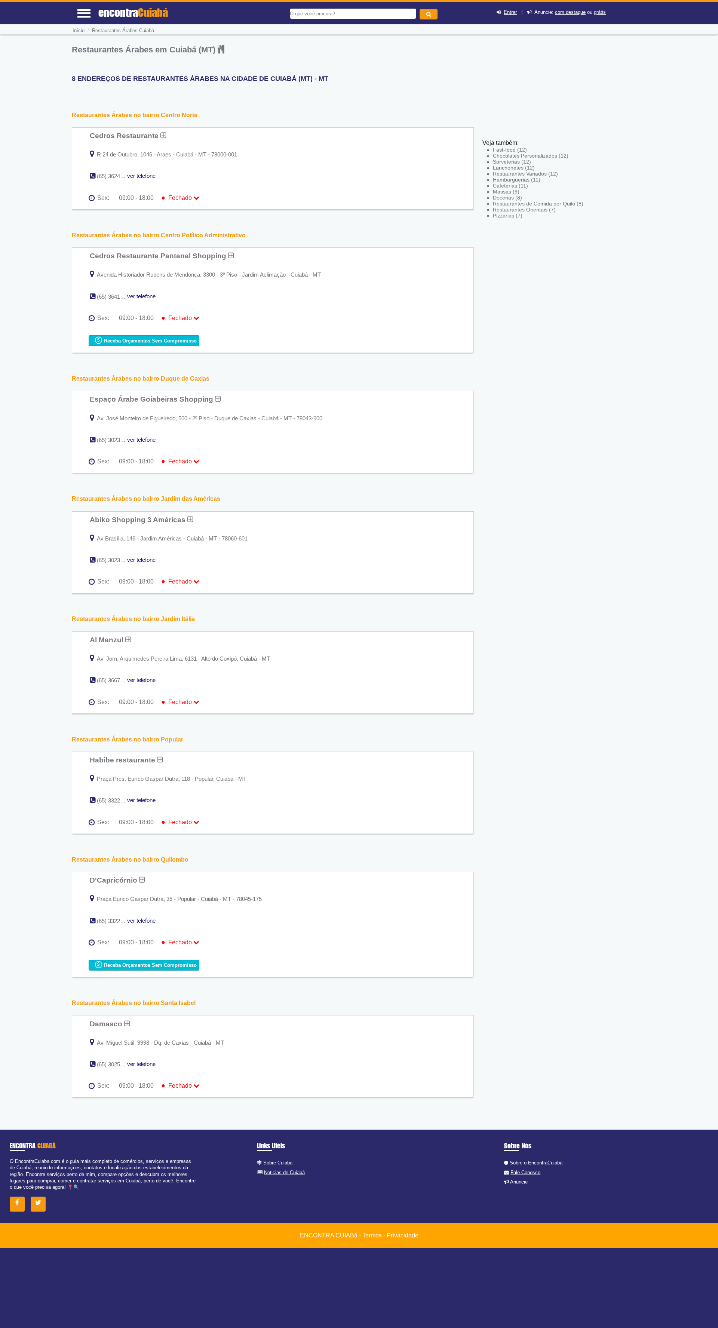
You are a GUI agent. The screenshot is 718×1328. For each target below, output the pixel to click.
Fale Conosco (525, 1172)
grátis (600, 12)
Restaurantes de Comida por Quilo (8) (538, 204)
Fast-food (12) (510, 150)
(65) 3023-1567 (115, 560)
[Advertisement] (537, 84)
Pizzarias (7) (507, 216)
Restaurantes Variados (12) (525, 174)
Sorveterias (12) (512, 162)
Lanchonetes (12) (514, 168)
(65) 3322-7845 (115, 921)
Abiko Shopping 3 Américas (138, 519)
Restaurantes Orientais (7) (524, 210)
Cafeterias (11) (510, 186)
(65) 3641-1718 (115, 296)
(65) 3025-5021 (115, 1064)
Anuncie (519, 1182)
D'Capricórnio (114, 880)
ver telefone (141, 176)
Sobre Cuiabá (277, 1163)
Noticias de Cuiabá (284, 1172)
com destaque (570, 12)
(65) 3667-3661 (115, 680)
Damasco (107, 1024)
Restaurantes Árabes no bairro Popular (127, 739)
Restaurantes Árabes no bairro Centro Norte (134, 115)
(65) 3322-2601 (115, 800)
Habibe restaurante (123, 760)
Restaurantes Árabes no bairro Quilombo (130, 859)
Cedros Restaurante (125, 135)
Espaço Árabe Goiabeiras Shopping (152, 399)
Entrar (510, 12)
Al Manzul (107, 640)
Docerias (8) (507, 198)
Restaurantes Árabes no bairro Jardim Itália (133, 619)
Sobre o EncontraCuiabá (536, 1163)
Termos (372, 1235)
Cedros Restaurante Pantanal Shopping (159, 256)
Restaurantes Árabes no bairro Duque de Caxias (140, 378)
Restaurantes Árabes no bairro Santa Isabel (134, 1003)
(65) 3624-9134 (115, 176)
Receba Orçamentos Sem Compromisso (149, 341)
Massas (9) (506, 192)
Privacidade (402, 1235)
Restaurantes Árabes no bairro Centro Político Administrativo (159, 235)
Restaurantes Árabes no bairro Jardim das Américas (146, 499)
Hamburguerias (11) (516, 180)
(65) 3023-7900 (115, 440)
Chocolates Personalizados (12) (530, 156)
